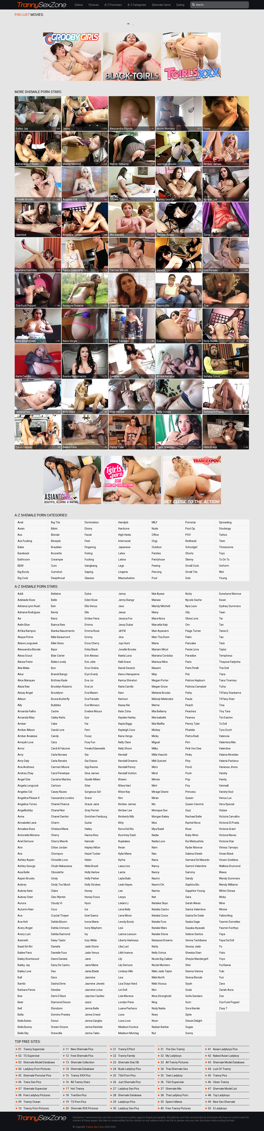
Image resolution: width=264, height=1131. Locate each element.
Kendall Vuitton (127, 773)
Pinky (188, 754)
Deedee (55, 989)
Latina (122, 559)
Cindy (54, 878)
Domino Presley (60, 1014)
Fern (87, 729)
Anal (20, 522)
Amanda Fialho (27, 711)
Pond (188, 767)
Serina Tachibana (196, 940)
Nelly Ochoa (159, 952)
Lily (120, 958)
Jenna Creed (92, 1014)
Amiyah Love (25, 742)
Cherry (55, 835)
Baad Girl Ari (25, 946)
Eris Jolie (90, 661)
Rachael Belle (193, 816)
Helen (88, 859)
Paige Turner (193, 630)
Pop (187, 779)
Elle (87, 612)
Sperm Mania (174, 1101)
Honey (88, 890)
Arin (20, 847)
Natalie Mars (159, 927)
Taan (222, 612)
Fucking (89, 559)
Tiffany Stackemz (230, 692)
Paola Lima (192, 649)
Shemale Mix (173, 1088)
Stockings (225, 528)
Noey (155, 1014)
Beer (20, 1002)
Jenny (122, 593)
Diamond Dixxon (61, 1002)
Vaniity (223, 773)
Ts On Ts (224, 559)
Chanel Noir (58, 810)
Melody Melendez (162, 698)
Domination (92, 522)
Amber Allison (26, 729)
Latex (121, 553)
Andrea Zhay (25, 773)
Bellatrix (56, 593)
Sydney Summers (230, 606)
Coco (54, 909)
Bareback (23, 553)
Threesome (226, 547)
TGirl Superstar (175, 1082)
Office (155, 534)
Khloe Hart (124, 785)
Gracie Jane (92, 804)
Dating (180, 4)
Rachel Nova (192, 822)
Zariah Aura (226, 989)
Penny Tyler (192, 723)
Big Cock (23, 578)
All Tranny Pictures (177, 1062)
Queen (189, 798)
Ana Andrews (26, 767)
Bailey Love (24, 971)
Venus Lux (225, 798)
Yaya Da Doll (226, 940)
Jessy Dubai (125, 624)
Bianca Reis (58, 624)
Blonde (55, 534)
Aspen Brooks (26, 878)
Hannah (89, 841)
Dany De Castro (60, 965)
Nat (154, 897)
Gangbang (91, 565)
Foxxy (88, 736)
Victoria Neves (227, 835)
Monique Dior (160, 810)
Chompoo (57, 853)
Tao (221, 637)
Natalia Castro (160, 909)
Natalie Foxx (159, 921)
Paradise (190, 655)
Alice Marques (26, 680)
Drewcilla (56, 1033)
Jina (120, 637)
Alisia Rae (24, 686)
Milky (155, 748)
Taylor (223, 649)
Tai (221, 618)
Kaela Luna (125, 655)
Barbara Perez (26, 989)
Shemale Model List (225, 1088)
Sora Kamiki (192, 1008)
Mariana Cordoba (162, 655)
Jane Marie (91, 965)
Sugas (189, 1026)
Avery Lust (24, 934)
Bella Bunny (25, 1026)
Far (87, 723)
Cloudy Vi (56, 903)
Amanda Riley (26, 717)
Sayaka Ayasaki (195, 927)
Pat (187, 674)
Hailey (88, 828)
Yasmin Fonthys (228, 927)
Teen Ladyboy (174, 1075)
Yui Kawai (225, 965)
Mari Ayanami (160, 630)
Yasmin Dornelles (229, 921)
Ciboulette (57, 872)
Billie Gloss (57, 643)
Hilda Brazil (91, 866)
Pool (154, 578)
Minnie (156, 779)
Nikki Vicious (159, 983)
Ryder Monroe (194, 847)
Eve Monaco (92, 705)
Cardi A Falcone (60, 748)
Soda (188, 989)
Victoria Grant (227, 828)
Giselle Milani (92, 779)
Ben (53, 606)
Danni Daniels (59, 958)
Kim (120, 798)
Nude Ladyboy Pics (129, 1068)
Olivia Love (191, 618)
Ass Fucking (25, 540)
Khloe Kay (124, 791)
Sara (188, 897)
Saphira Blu (192, 884)
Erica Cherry (92, 643)
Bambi (22, 983)
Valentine (225, 748)
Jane (88, 958)
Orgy (155, 540)
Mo (154, 804)
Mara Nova (158, 618)
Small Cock (192, 565)
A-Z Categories (137, 4)
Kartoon (123, 698)
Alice (21, 674)
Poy (187, 785)
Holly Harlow (92, 872)
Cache (55, 711)
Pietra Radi (192, 736)
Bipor (54, 649)
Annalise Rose (26, 828)
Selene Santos (194, 934)
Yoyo (222, 958)
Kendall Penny (126, 767)
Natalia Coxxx (160, 915)
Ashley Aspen (26, 859)
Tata (222, 643)
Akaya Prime (25, 637)
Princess (190, 791)
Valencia (224, 736)
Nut (154, 1033)
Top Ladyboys (221, 1095)
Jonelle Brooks (127, 649)
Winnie (223, 909)
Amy (20, 754)
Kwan (121, 847)
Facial (88, 534)
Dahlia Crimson (60, 927)
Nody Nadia (158, 1008)
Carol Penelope (60, 773)
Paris (188, 661)
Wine (222, 903)
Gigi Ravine (91, 767)
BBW (20, 565)
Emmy (89, 637)
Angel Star (24, 779)
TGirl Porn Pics (127, 1075)
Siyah (188, 983)
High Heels (124, 534)
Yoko (222, 952)
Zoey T (223, 1008)
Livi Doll (122, 989)
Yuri (221, 977)
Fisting (89, 553)
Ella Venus (91, 606)
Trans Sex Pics (32, 1082)
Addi (20, 593)
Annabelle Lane (27, 822)
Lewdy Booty (126, 921)
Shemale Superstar (35, 1088)
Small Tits (191, 571)
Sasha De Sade (194, 915)
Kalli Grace (124, 661)
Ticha (222, 686)
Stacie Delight (193, 1020)
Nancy (155, 866)
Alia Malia (23, 668)
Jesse (122, 612)
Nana (155, 859)
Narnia (156, 890)
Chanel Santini (60, 816)
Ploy (188, 760)
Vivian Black (226, 853)
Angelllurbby (25, 810)
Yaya (222, 934)
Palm (188, 637)
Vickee (223, 810)
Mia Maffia (158, 723)
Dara (54, 977)
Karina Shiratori (127, 680)
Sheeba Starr (193, 952)
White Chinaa (227, 890)
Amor (21, 748)
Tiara (222, 674)
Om (187, 624)
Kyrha (121, 859)
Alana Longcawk (28, 643)
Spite (188, 1014)
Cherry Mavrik (59, 841)
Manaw (156, 599)
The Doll (224, 668)
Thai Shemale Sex (177, 1068)
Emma (89, 624)
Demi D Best (58, 996)
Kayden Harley (127, 717)
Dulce (88, 593)
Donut (54, 1020)
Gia (87, 754)
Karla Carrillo (126, 686)
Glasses (89, 578)
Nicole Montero (161, 965)
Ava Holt (23, 921)
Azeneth (23, 940)
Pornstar (190, 522)
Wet (221, 571)
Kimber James (127, 804)
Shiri (188, 965)
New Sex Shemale (224, 1101)
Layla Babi (124, 878)
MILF (154, 522)
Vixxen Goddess (228, 859)
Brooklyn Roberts (61, 686)
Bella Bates (24, 1020)
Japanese (124, 547)
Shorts (189, 553)
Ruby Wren (191, 835)
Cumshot (56, 571)
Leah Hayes (125, 884)
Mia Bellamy (159, 711)
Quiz (188, 810)
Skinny (189, 559)
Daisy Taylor (58, 940)
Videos (79, 4)
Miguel (156, 742)
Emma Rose (92, 630)
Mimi (155, 767)
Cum (54, 565)
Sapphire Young (195, 890)
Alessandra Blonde (29, 649)
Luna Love (124, 1020)
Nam (155, 847)
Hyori (88, 903)
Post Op (190, 528)
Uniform (224, 565)
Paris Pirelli (192, 668)
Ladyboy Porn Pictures (37, 1068)
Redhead (190, 540)
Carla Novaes (59, 754)
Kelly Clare (124, 742)
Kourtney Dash (127, 835)
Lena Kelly (124, 909)
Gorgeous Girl (93, 791)
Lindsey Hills (125, 971)
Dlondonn (57, 1008)
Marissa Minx (160, 661)
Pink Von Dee (193, 748)
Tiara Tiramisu (228, 680)
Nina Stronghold (161, 996)
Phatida (190, 729)
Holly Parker (92, 878)
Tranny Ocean (31, 1101)
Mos (154, 822)
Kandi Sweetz (126, 668)
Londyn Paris (126, 1002)
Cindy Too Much (60, 884)
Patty (188, 692)
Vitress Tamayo (228, 847)
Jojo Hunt (124, 643)
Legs (121, 565)
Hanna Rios (91, 835)
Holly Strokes (92, 884)
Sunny (189, 1033)
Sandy (189, 878)
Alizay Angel (25, 692)
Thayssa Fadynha (229, 661)
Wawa (223, 872)
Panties (156, 553)
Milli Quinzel (159, 760)
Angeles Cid (25, 791)
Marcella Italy (160, 624)
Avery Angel (25, 927)
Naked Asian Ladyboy (226, 1055)
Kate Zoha (124, 711)
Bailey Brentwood (28, 958)
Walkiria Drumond (229, 866)
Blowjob (56, 540)
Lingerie (123, 571)
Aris (20, 853)
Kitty (121, 822)
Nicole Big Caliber (162, 958)
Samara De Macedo (197, 859)
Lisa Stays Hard (127, 983)
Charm (55, 822)
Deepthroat (58, 578)
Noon (155, 1020)
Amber (22, 723)
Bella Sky (23, 1033)
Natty (155, 946)
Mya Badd (158, 828)
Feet (87, 540)
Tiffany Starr (227, 698)
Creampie (57, 559)
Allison (22, 698)
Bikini (54, 528)
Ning (154, 1002)
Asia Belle (24, 872)
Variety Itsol (226, 791)
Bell (20, 1008)
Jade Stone (92, 946)
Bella (21, 1014)
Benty (54, 612)
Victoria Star (226, 841)
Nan (154, 853)
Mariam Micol (160, 649)
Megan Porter (160, 680)
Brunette (56, 553)
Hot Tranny (77, 1088)
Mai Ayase (158, 593)
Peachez (190, 711)
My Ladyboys (173, 1055)
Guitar (88, 822)
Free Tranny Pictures (178, 1108)
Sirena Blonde (193, 977)
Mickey (156, 729)
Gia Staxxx (91, 760)
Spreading (225, 522)
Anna (21, 816)
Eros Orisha (92, 668)
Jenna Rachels (94, 1026)
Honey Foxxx (92, 897)
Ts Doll (223, 723)
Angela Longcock (28, 785)
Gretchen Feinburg (96, 816)
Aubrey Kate (25, 890)
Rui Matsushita (194, 841)
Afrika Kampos (27, 630)
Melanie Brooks (161, 692)
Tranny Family (126, 1055)
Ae (19, 618)
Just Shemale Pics (129, 1082)
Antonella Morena (28, 835)
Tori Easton (226, 717)
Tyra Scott (225, 729)
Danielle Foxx (59, 952)
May (154, 674)
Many (155, 612)
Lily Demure (125, 965)
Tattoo (223, 534)
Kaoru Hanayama (128, 674)
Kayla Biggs (125, 723)
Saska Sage (192, 921)
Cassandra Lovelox (62, 798)
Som (188, 1002)
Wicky (222, 897)
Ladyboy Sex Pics (128, 1088)
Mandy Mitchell (161, 606)
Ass (20, 534)
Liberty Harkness (128, 940)
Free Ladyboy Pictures (36, 1095)
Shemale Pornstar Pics (37, 1075)
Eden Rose (91, 599)
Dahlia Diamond (60, 934)
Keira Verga (125, 736)
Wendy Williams (228, 884)
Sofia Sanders (194, 996)
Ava (20, 915)
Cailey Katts (58, 717)
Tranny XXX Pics (81, 1075)
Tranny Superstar (34, 1049)
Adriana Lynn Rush (29, 606)
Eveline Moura (93, 711)
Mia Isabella (159, 717)
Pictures (94, 4)
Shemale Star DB (128, 1062)
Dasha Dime (58, 983)
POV (188, 534)
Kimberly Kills (126, 816)
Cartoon (56, 785)
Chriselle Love (59, 859)
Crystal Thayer (60, 915)
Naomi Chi (158, 884)
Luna (121, 1014)
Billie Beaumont (60, 637)
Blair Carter (58, 655)
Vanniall (224, 785)
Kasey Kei (124, 705)
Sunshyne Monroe (230, 593)
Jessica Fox (125, 618)
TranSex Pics (79, 1095)
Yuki (221, 971)
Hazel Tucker (92, 853)
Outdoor (157, 547)
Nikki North (158, 977)
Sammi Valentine (195, 866)
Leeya (122, 897)
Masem (156, 668)
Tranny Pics (220, 1075)
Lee (120, 890)
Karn (121, 692)
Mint (154, 785)
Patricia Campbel (195, 686)
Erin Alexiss (92, 655)
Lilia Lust (123, 946)
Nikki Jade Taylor (162, 971)
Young (223, 578)
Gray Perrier (92, 810)
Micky (155, 736)
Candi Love (57, 729)
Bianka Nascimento (63, 630)
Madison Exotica (128, 1026)
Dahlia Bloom (59, 921)
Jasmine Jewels (95, 983)
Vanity (223, 779)
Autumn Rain (26, 909)
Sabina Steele (193, 853)
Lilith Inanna (125, 952)
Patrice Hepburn (195, 680)
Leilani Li (123, 903)
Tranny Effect (126, 1049)
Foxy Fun (90, 742)
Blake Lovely (58, 661)
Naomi (156, 878)
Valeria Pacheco (229, 760)
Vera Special (226, 804)
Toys (222, 553)
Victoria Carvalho (229, 816)
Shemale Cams (161, 4)
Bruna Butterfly (60, 698)
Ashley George (26, 866)
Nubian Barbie (160, 1026)
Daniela (55, 946)
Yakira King (225, 915)
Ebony (88, 528)
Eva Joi (89, 680)
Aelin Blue (24, 624)
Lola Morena (125, 996)
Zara (222, 983)
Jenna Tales (92, 1033)
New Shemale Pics (82, 1049)
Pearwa (190, 717)
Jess (121, 606)
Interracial (124, 540)
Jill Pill (122, 630)
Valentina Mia (227, 742)
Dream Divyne (59, 1026)
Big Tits (55, 522)
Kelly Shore (125, 748)
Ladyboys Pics (126, 1101)
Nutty (188, 593)
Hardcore (123, 528)
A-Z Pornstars (113, 4)
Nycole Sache (193, 599)
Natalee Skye (160, 903)
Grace (88, 798)
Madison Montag (128, 1033)
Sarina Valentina (195, 909)
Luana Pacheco (127, 1008)
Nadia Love (158, 841)
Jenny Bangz (126, 599)
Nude (155, 528)
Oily (187, 612)
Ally (20, 705)
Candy (55, 736)
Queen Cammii (194, 804)
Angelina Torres (27, 804)
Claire (54, 890)
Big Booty (23, 571)
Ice (86, 909)
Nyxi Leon (191, 606)
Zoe (221, 996)
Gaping (89, 571)
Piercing (157, 571)
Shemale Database (82, 1068)
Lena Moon (125, 915)
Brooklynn (57, 692)
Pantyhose (158, 559)
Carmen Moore (60, 767)
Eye (87, 717)
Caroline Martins (61, 779)
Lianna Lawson (127, 934)
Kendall (122, 754)
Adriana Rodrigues (29, 612)
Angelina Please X (29, 798)
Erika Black (91, 649)
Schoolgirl (191, 547)
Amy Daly (23, 760)
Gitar (87, 785)
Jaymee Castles (94, 996)
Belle (54, 599)
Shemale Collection (82, 1062)
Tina (221, 705)
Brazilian (56, 547)
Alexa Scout (25, 655)
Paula (188, 698)
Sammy (190, 872)
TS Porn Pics (78, 1101)
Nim (154, 989)
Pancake (190, 643)
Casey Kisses (59, 791)
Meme (156, 705)
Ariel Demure (26, 841)
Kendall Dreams (127, 760)
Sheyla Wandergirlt (196, 958)
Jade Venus (92, 952)
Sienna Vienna (194, 971)
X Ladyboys (220, 1108)
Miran (155, 798)
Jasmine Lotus (94, 989)
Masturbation (126, 578)
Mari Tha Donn (160, 637)
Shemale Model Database (39, 1062)
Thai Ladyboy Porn (177, 1095)
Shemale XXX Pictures (84, 1108)
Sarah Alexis (193, 903)
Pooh (188, 773)
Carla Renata (59, 760)
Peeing (156, 565)
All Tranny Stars (80, 1082)
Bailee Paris (25, 952)
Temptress (225, 655)
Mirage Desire (160, 791)
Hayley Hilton (92, 847)
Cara (54, 742)
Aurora (22, 903)
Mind (155, 773)
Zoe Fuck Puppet (229, 1002)
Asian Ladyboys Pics (225, 1049)
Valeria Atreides (228, 754)
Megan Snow (160, 686)
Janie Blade (92, 971)
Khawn (122, 779)
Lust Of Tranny (222, 1068)
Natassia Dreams (162, 940)
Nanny (155, 872)
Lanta (121, 872)
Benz (54, 618)
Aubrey (22, 884)
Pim (187, 742)
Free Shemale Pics (82, 1055)
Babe (21, 547)
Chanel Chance (60, 804)
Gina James (92, 773)
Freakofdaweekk (95, 748)
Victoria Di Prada (229, 822)
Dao (53, 971)
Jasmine (90, 977)
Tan (221, 624)
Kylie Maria (124, 853)
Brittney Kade (59, 680)
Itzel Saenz (91, 915)
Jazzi (88, 1002)
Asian (21, 528)
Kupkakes (124, 841)
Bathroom (24, 559)
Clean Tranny (221, 1082)
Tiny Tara (224, 711)
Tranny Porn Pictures (36, 1108)
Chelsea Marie (59, 828)
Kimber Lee (125, 810)
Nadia (155, 835)
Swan (222, 599)
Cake (54, 723)
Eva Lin (89, 686)
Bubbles (56, 705)
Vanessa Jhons (228, 767)
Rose (188, 828)
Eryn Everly (91, 674)
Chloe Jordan (59, 847)
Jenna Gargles (93, 1020)
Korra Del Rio (126, 828)
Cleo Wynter (58, 897)
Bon (53, 668)
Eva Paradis (92, 698)
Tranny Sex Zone (95, 1127)
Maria (155, 643)
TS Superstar (31, 1055)
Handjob (123, 522)
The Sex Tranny (175, 1049)
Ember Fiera (92, 618)
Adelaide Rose (26, 599)
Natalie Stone (160, 934)
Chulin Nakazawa (61, 866)
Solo (188, 578)
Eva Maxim (91, 692)
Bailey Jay (24, 965)
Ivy (86, 934)
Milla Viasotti (159, 754)
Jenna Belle (92, 1008)
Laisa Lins (124, 866)
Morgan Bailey (160, 816)
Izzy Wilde (91, 940)
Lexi (120, 927)
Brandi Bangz (59, 674)
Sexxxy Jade (193, 946)
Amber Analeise (27, 736)
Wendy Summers (229, 878)
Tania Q (223, 630)
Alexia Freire (25, 661)
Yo (220, 946)
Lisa (120, 977)
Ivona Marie (92, 921)
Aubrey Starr (25, 897)
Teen (222, 540)
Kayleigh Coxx (126, 729)
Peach (189, 705)
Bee (20, 996)
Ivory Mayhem (93, 927)
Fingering (90, 547)
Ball (20, 977)
